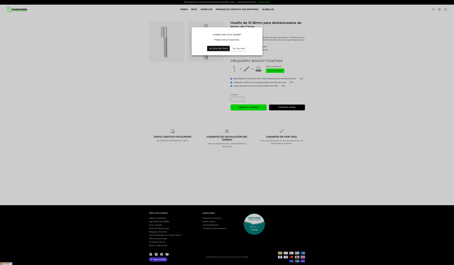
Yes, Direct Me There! (218, 48)
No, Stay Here (239, 48)
